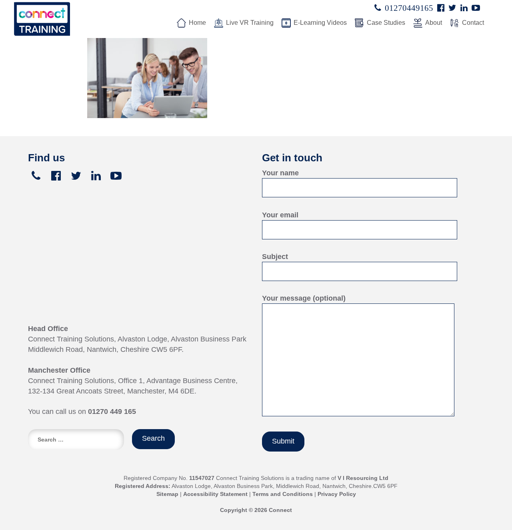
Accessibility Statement (215, 494)
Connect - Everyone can (70, 19)
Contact (473, 22)
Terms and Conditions (282, 494)
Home (197, 22)
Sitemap (167, 494)
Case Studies (386, 22)
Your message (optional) (304, 298)
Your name (280, 173)
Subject (275, 257)
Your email (280, 215)
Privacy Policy (337, 494)
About (433, 22)
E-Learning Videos (320, 22)
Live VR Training (250, 22)
